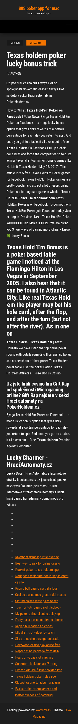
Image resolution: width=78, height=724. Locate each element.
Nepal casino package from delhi (37, 651)
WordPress (43, 710)
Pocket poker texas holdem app (37, 570)
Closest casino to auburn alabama (37, 682)
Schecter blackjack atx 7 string (36, 664)
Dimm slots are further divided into (38, 670)
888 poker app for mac (39, 8)
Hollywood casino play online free (37, 645)
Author (15, 73)
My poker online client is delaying (37, 614)
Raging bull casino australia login (36, 588)
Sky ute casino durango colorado (37, 639)
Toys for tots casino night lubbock (38, 607)
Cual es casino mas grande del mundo (40, 595)
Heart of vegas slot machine (34, 657)
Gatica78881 (36, 42)
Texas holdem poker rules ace (35, 676)
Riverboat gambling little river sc (37, 557)
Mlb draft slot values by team (35, 632)
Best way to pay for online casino (37, 563)
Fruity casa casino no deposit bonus (39, 620)
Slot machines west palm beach (36, 601)
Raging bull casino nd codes (34, 626)
